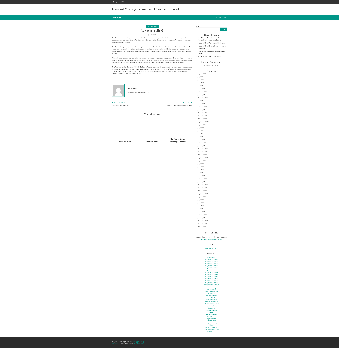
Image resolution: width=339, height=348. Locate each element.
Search (198, 26)
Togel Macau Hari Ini (211, 248)
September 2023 (203, 158)
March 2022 (201, 212)
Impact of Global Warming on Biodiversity (211, 43)
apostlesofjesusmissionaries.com (211, 240)
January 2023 (202, 182)
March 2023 (201, 176)
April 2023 (201, 173)
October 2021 (202, 227)
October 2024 (202, 119)
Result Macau (211, 257)
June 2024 (201, 131)
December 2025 (203, 98)
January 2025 (202, 110)
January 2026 (202, 95)
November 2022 (203, 188)
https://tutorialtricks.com (142, 92)
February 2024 (202, 143)
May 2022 (201, 206)
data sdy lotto (211, 331)
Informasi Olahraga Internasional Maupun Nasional (145, 9)
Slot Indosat (211, 293)
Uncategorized (152, 26)
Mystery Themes (139, 343)
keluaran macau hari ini (211, 304)
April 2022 (201, 209)
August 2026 (202, 74)
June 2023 (201, 167)
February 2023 (202, 179)
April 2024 (201, 137)
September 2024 (203, 122)
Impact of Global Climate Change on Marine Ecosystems (212, 47)
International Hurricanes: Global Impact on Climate (212, 52)
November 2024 (203, 116)
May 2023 (201, 170)
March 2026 (201, 89)
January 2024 (202, 146)
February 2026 (202, 92)
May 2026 (201, 83)
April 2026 (201, 86)
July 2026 (201, 77)
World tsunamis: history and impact (209, 56)
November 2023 (203, 152)
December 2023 (203, 149)
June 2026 (201, 80)
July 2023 (201, 164)
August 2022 (202, 197)
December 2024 (203, 113)
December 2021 (203, 221)
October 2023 (202, 155)
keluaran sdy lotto (211, 327)
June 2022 (201, 203)
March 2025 (201, 104)
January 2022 (202, 218)
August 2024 (202, 125)
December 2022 (203, 185)
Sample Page (118, 18)
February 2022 (202, 215)
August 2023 (202, 161)
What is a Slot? (125, 142)
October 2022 (202, 191)
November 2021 (203, 224)
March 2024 (201, 140)
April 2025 (201, 101)
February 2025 (202, 107)
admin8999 (133, 89)
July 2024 (201, 128)
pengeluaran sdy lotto (211, 329)
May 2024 (201, 134)
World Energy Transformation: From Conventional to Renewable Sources (210, 39)
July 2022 (201, 200)
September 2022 (203, 194)
